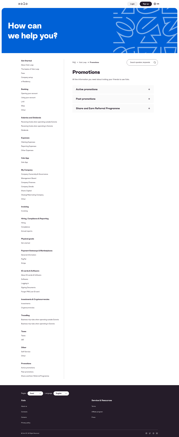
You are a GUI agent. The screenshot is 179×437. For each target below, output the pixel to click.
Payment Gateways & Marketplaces (36, 251)
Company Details (27, 187)
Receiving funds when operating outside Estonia (39, 122)
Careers (24, 417)
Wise (23, 106)
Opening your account (29, 93)
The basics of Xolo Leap (30, 69)
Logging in (25, 283)
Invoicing (25, 207)
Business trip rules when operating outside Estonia (40, 320)
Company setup (27, 77)
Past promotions (27, 372)
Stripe (23, 263)
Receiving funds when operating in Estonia (37, 126)
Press (93, 417)
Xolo (23, 4)
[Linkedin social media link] (157, 433)
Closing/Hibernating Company (32, 195)
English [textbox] (59, 393)
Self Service (25, 352)
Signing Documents (28, 287)
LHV (22, 102)
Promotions (26, 363)
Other (23, 110)
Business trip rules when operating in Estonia (38, 324)
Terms (94, 406)
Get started (25, 243)
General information (28, 255)
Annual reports (26, 231)
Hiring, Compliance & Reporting (35, 218)
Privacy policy (25, 423)
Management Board (28, 178)
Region (23, 393)
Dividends (24, 130)
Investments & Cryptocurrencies (35, 299)
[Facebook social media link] (153, 433)
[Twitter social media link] (150, 433)
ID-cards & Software (30, 271)
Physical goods (27, 239)
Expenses (25, 138)
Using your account (28, 98)
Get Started (26, 61)
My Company (27, 170)
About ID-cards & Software (31, 275)
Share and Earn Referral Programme (35, 376)
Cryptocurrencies (27, 308)
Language (48, 393)
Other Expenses (27, 150)
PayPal (23, 259)
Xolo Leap (82, 62)
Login (132, 4)
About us (24, 406)
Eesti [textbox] (32, 393)
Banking (24, 89)
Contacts (24, 412)
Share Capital (26, 191)
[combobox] (35, 393)
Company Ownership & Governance (34, 174)
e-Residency (25, 81)
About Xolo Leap (27, 65)
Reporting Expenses (28, 146)
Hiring (23, 223)
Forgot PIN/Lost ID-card (30, 292)
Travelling (25, 315)
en (158, 4)
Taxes (23, 331)
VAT (22, 340)
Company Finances (28, 182)
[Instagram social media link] (146, 433)
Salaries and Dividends (31, 118)
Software (24, 279)
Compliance (25, 227)
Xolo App (25, 158)
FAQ (74, 62)
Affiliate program (97, 412)
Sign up (146, 4)
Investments (25, 304)
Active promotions (28, 368)
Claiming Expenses (28, 142)
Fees (23, 73)
